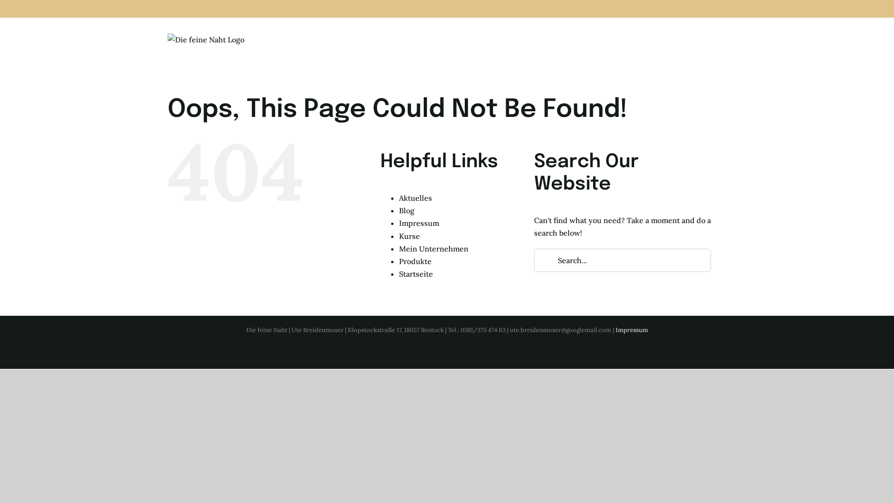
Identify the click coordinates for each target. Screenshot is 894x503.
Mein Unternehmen (433, 248)
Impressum (419, 223)
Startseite (416, 274)
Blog (406, 210)
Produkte (415, 261)
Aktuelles (415, 198)
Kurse (409, 236)
